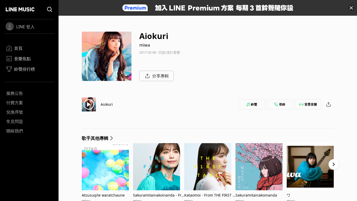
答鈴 (282, 104)
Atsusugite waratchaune (103, 195)
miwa (144, 45)
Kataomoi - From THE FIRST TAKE (209, 195)
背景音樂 (310, 104)
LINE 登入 (25, 27)
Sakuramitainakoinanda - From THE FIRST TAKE (158, 195)
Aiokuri (107, 104)
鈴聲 (254, 104)
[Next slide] (334, 164)
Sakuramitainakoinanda (256, 195)
